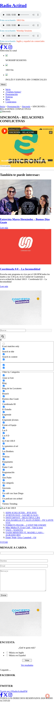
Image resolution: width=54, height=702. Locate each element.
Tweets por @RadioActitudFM (13, 691)
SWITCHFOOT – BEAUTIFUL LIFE (23, 517)
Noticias (9, 97)
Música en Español (17, 655)
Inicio (8, 89)
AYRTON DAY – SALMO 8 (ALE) (22, 515)
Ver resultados (27, 665)
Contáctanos (11, 102)
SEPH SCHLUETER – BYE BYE (21, 512)
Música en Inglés (16, 652)
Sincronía (26, 106)
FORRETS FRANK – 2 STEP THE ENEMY (26, 525)
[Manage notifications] (47, 696)
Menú (4, 84)
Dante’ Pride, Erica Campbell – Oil (21, 537)
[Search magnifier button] (2, 337)
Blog (8, 99)
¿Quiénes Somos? (13, 92)
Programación (12, 94)
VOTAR (4, 542)
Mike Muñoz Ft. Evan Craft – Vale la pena (24, 527)
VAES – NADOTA (14, 530)
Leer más (4, 228)
